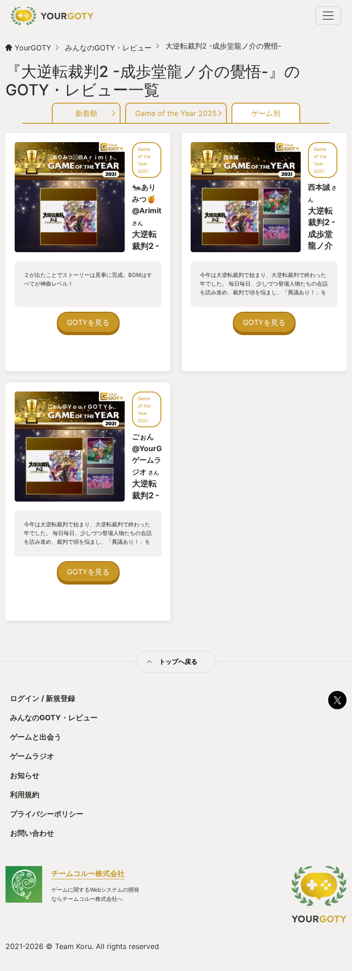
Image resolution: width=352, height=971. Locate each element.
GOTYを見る (88, 322)
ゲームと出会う (35, 736)
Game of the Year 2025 (176, 113)
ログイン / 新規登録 (42, 698)
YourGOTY (33, 47)
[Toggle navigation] (328, 15)
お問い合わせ (32, 833)
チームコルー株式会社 (88, 873)
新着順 (86, 113)
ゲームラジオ (32, 756)
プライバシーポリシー (46, 813)
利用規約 (24, 794)
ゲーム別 (265, 113)
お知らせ (24, 775)
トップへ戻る (178, 661)
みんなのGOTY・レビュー (108, 47)
